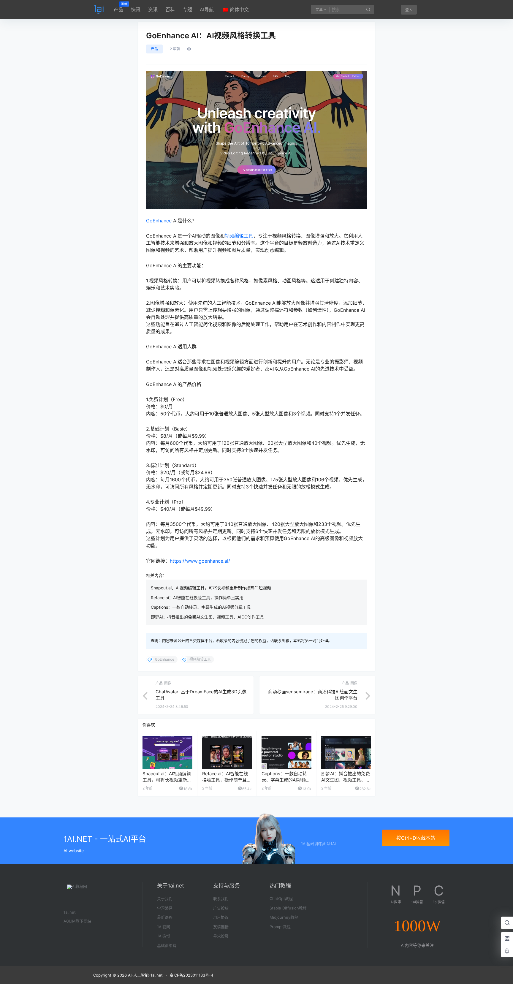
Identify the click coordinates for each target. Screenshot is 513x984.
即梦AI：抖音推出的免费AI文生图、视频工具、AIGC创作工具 (207, 616)
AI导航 (207, 9)
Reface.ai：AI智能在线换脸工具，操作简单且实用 (197, 597)
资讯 (153, 9)
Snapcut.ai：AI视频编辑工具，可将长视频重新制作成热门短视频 (211, 587)
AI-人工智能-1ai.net (145, 975)
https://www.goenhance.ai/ (200, 561)
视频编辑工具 (239, 236)
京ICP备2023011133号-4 (191, 975)
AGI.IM (70, 921)
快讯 (135, 9)
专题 (187, 9)
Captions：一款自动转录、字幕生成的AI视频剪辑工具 (201, 607)
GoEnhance (159, 221)
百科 (170, 9)
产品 (118, 7)
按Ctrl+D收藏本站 (415, 838)
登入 (408, 10)
